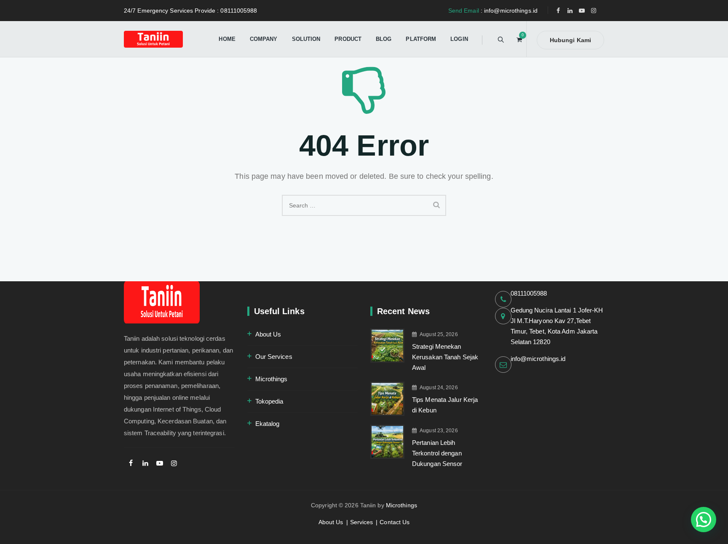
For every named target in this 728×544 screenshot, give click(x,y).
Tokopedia (269, 401)
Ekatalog (267, 423)
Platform (421, 39)
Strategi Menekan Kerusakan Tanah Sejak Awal (445, 357)
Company (264, 39)
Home (227, 39)
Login (459, 39)
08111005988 (529, 293)
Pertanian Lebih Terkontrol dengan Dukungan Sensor (437, 453)
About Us (268, 334)
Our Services (273, 356)
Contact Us (395, 522)
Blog (383, 39)
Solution (306, 39)
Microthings (271, 378)
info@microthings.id (538, 358)
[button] (703, 519)
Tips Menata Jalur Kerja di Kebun (445, 405)
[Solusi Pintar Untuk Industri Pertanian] (153, 39)
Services (361, 522)
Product (348, 39)
